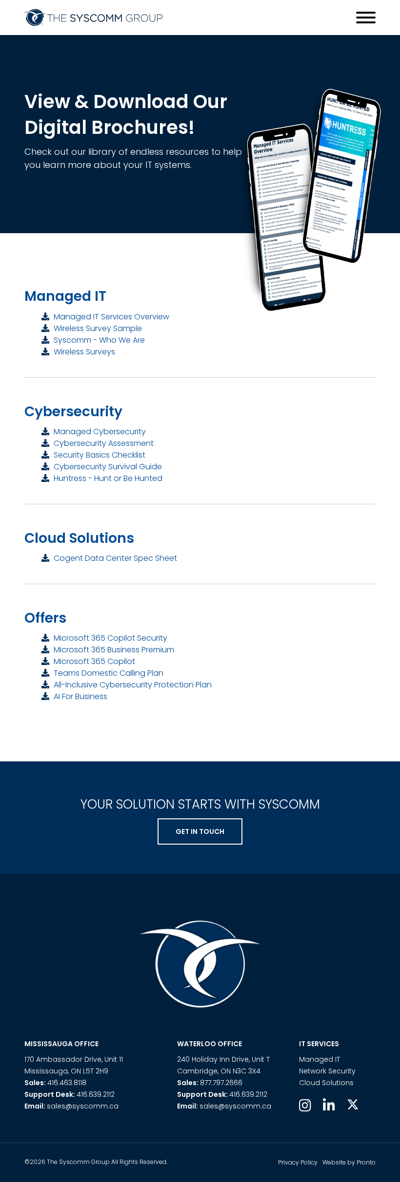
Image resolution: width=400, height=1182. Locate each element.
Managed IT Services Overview (110, 316)
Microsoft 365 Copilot (93, 661)
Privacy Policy (298, 1162)
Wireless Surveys (83, 351)
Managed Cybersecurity (99, 431)
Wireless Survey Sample (97, 328)
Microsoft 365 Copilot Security (109, 638)
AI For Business (79, 696)
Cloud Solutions (326, 1083)
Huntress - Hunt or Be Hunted (107, 478)
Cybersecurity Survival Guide (107, 466)
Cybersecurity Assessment (103, 443)
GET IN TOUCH (200, 831)
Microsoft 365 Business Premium (113, 649)
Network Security (327, 1071)
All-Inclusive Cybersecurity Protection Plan (132, 684)
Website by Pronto (349, 1162)
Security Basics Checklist (98, 455)
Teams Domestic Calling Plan (107, 673)
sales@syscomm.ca (83, 1106)
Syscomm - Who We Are (98, 340)
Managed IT (319, 1059)
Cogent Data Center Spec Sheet (114, 558)
